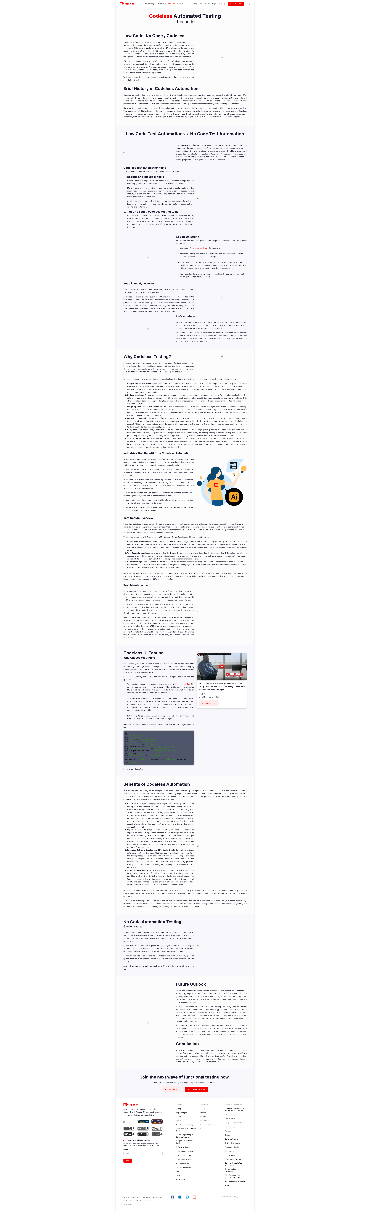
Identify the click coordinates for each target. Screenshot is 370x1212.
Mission (203, 1113)
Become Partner (206, 1125)
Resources (181, 4)
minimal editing (183, 684)
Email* (126, 1149)
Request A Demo (236, 4)
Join (127, 1161)
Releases (228, 1131)
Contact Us (204, 1121)
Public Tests (180, 1179)
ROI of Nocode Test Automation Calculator (233, 1176)
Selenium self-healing (233, 1159)
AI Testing (162, 4)
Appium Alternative (183, 1163)
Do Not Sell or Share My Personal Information (138, 1201)
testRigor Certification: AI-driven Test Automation (235, 1109)
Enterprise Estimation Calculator (233, 1170)
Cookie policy (157, 1197)
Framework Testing (232, 1147)
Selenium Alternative (184, 1159)
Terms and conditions (130, 1197)
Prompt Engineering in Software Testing (184, 1136)
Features (171, 4)
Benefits (179, 1121)
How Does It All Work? (184, 1155)
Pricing (178, 1109)
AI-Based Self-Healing (184, 1151)
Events (227, 1135)
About (202, 1109)
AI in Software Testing (184, 1125)
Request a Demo (172, 1089)
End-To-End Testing (232, 1143)
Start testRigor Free (196, 1089)
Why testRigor (150, 4)
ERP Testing (192, 4)
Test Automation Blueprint (235, 1181)
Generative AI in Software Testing (186, 1130)
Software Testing (231, 1139)
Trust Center (127, 1204)
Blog (202, 1129)
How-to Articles (231, 1127)
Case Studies (205, 4)
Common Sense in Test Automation (234, 1164)
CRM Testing (230, 1155)
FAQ (226, 1115)
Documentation (231, 1119)
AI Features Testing (183, 1147)
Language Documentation (235, 1123)
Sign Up (222, 4)
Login (214, 4)
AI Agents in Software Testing (184, 1142)
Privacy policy (145, 1197)
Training (228, 1185)
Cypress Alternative (183, 1167)
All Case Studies (208, 703)
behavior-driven (201, 248)
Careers (203, 1117)
